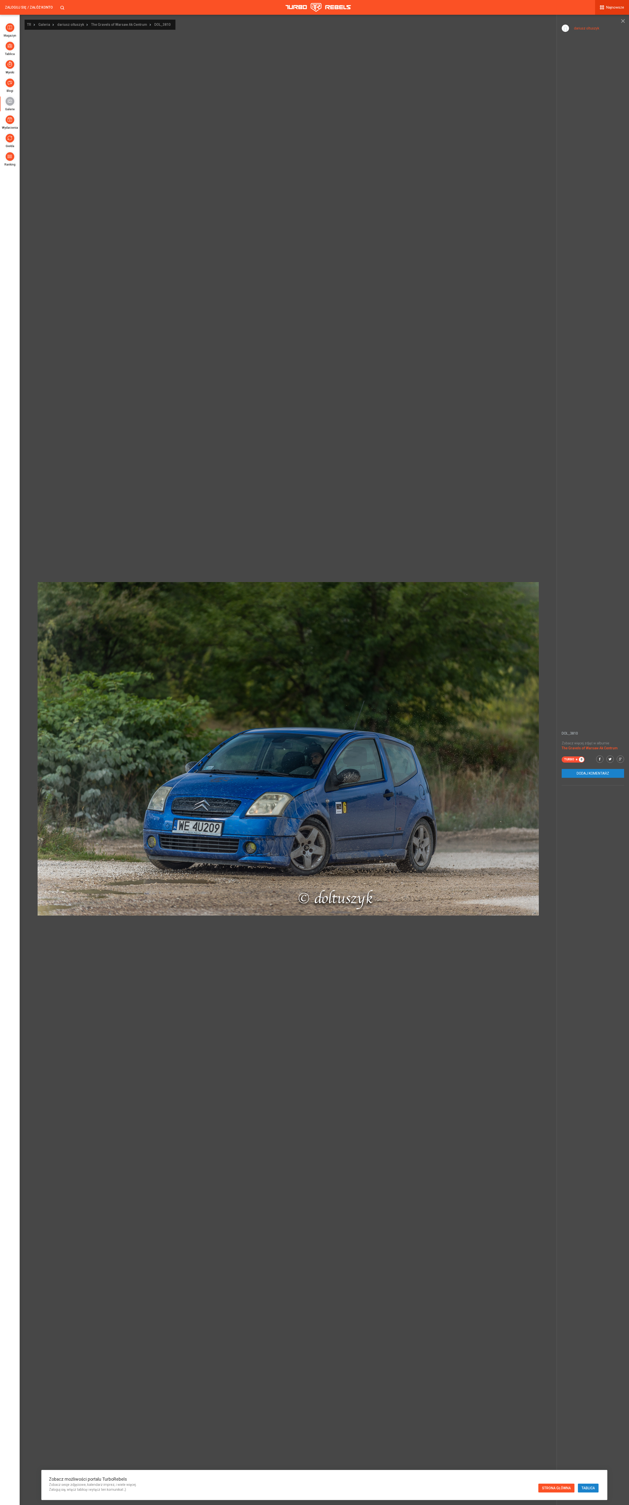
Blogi (10, 91)
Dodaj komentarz (593, 773)
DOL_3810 (162, 25)
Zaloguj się (15, 7)
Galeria (44, 25)
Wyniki (10, 72)
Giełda (10, 146)
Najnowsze (615, 7)
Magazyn (10, 35)
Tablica (10, 54)
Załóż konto (41, 7)
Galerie (10, 109)
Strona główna (556, 1488)
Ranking (9, 164)
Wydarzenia (10, 127)
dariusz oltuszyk (70, 25)
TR (29, 25)
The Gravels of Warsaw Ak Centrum (119, 25)
